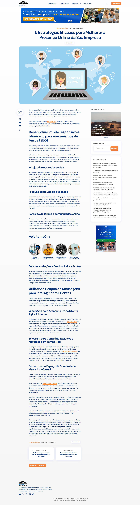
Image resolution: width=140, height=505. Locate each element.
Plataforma (116, 3)
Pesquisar (114, 148)
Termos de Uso (70, 498)
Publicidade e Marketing (58, 498)
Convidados (69, 42)
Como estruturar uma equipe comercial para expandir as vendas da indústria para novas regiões (105, 165)
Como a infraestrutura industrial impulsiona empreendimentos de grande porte (105, 177)
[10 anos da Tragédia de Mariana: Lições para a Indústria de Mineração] (106, 124)
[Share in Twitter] (20, 119)
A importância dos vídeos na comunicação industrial (105, 171)
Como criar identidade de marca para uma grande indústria (105, 199)
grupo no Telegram (70, 351)
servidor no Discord (50, 383)
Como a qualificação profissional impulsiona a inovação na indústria (103, 183)
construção (72, 172)
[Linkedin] (29, 494)
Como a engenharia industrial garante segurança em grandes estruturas (104, 188)
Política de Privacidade (82, 498)
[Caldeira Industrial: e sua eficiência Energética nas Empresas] (68, 453)
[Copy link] (20, 130)
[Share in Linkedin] (20, 126)
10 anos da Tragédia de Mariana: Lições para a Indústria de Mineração (98, 129)
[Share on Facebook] (20, 122)
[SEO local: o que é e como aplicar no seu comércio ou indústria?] (41, 453)
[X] (23, 494)
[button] (107, 3)
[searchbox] (101, 148)
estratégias (51, 121)
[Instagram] (26, 494)
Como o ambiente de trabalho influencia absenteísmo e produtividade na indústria (105, 194)
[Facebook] (20, 494)
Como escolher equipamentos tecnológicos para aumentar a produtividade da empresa (102, 210)
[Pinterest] (33, 494)
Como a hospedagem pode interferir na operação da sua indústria (104, 204)
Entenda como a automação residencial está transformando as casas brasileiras (104, 216)
